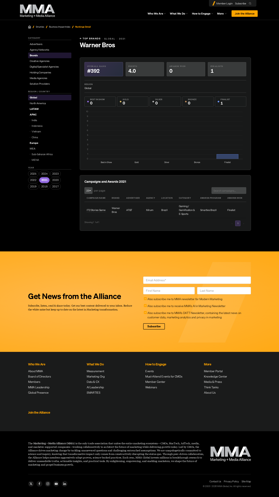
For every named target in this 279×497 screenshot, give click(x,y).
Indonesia (37, 126)
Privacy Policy (231, 481)
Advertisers (36, 44)
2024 (44, 174)
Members (34, 381)
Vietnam (36, 131)
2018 (44, 186)
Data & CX (93, 381)
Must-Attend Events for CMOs (163, 376)
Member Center (155, 381)
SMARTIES (93, 392)
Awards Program (210, 197)
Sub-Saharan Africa (42, 154)
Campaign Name (96, 197)
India (34, 120)
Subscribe (240, 3)
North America (38, 103)
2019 (33, 186)
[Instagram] (48, 484)
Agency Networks (39, 50)
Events (149, 371)
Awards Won (234, 197)
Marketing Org (96, 376)
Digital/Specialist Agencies (44, 67)
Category (185, 197)
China (35, 137)
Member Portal (213, 371)
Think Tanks (211, 387)
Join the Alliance (244, 13)
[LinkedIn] (64, 484)
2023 (55, 174)
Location (167, 197)
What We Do (177, 13)
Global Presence (38, 392)
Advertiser (133, 197)
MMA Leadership (39, 387)
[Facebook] (39, 484)
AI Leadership (95, 387)
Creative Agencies (40, 61)
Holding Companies (40, 72)
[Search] (251, 3)
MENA (35, 160)
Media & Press (213, 381)
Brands (34, 55)
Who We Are (155, 13)
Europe (34, 143)
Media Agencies (38, 78)
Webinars (151, 387)
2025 (33, 174)
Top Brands (90, 38)
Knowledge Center (215, 376)
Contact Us (215, 481)
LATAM (34, 109)
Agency (150, 197)
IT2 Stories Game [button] (96, 210)
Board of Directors (39, 376)
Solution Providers (40, 84)
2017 (55, 186)
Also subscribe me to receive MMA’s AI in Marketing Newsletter (186, 306)
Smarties (40, 27)
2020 (55, 180)
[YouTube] (56, 484)
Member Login (224, 3)
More (223, 14)
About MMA (35, 371)
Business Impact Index (59, 27)
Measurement (95, 371)
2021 (44, 180)
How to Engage (201, 13)
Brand (115, 197)
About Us (210, 392)
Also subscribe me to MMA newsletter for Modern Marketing (184, 299)
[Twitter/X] (31, 484)
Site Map (246, 481)
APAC (33, 114)
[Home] (29, 26)
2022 (33, 180)
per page (99, 190)
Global (33, 97)
